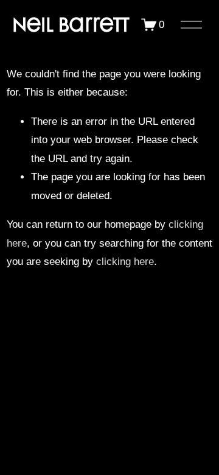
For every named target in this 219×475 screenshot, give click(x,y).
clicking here (125, 261)
